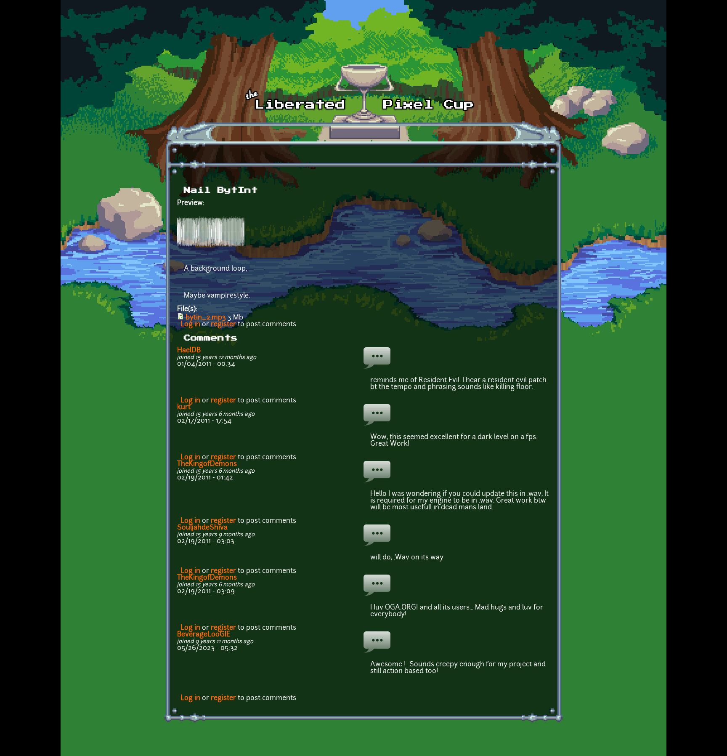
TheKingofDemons (207, 464)
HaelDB (189, 350)
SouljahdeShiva (202, 527)
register (223, 324)
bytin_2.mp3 (206, 317)
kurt (184, 407)
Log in (190, 324)
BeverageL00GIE (203, 634)
